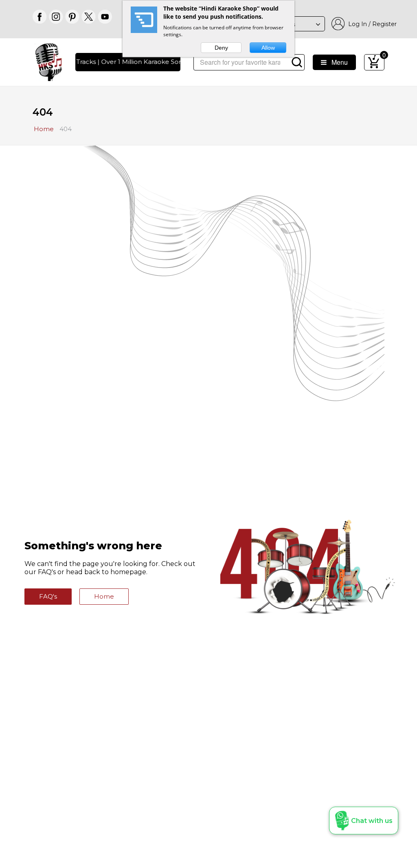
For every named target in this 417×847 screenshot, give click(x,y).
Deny (221, 47)
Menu (337, 62)
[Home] (49, 61)
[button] (363, 820)
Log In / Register (371, 24)
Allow (268, 47)
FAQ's (48, 596)
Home (104, 596)
